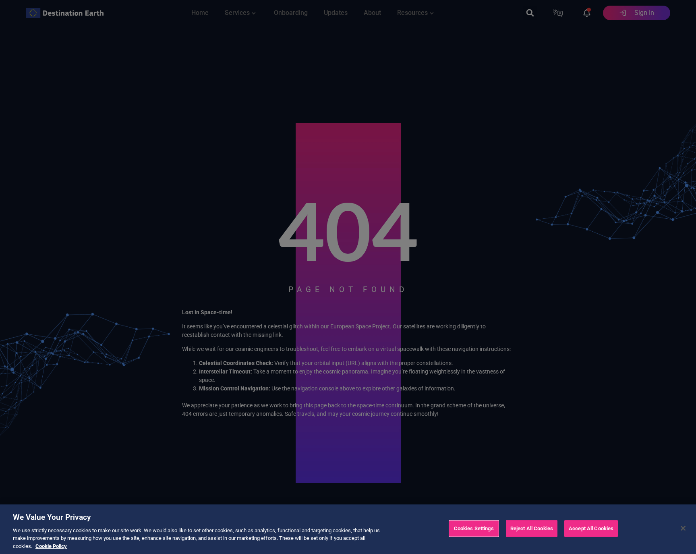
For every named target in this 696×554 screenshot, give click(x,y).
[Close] (683, 528)
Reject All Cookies (531, 528)
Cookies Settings (474, 528)
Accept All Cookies (591, 528)
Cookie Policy (51, 546)
